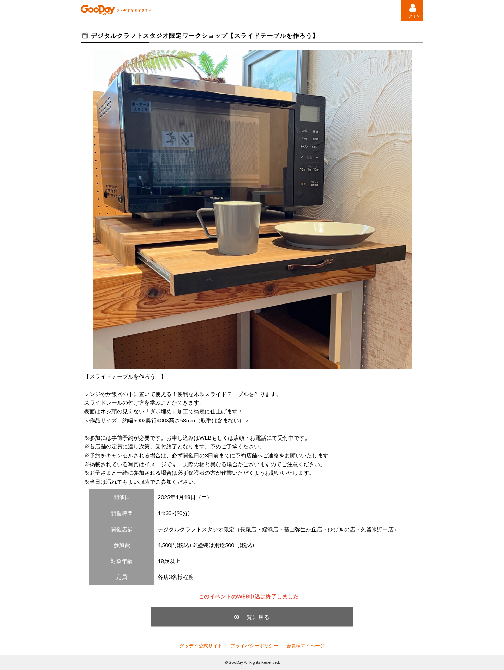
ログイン (412, 16)
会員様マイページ (305, 645)
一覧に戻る (254, 616)
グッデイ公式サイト (201, 645)
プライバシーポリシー (254, 645)
